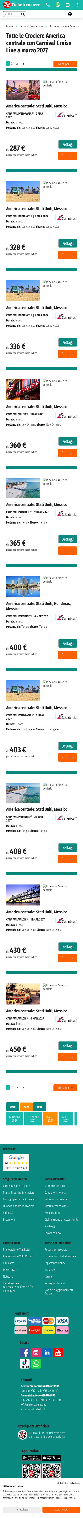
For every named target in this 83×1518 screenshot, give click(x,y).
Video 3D (8, 1213)
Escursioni (9, 1219)
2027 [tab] (26, 1107)
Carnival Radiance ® (19, 216)
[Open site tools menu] (77, 5)
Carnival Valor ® (17, 414)
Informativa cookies (56, 1206)
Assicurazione (52, 1213)
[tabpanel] (41, 1119)
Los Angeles (28, 127)
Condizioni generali (56, 1192)
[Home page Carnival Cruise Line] (67, 113)
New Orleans (28, 424)
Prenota (67, 155)
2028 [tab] (39, 1107)
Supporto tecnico (55, 1186)
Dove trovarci (10, 1270)
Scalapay (50, 1270)
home (9, 26)
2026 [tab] (13, 1107)
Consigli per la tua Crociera (19, 1199)
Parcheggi (50, 1226)
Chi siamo (8, 1263)
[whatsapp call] (58, 5)
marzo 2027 (50, 1118)
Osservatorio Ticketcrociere (60, 1256)
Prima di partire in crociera (18, 1192)
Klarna (48, 1276)
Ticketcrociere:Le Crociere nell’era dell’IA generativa (18, 1286)
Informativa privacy (56, 1199)
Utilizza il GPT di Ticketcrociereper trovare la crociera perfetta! (47, 1434)
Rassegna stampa (55, 1283)
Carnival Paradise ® (19, 512)
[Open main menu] (77, 14)
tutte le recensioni (16, 1168)
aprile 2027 (66, 1118)
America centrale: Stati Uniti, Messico (36, 106)
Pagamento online (55, 1263)
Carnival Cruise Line (31, 26)
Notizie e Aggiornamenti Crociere (59, 1292)
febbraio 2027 (33, 1118)
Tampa (25, 522)
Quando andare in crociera (18, 1206)
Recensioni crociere (56, 1249)
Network (8, 1276)
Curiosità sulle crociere (16, 1186)
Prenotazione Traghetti (16, 1249)
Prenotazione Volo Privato (18, 1256)
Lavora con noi (53, 1233)
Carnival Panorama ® (20, 113)
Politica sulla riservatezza (68, 1482)
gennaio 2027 (14, 1118)
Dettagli (68, 144)
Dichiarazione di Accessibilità (62, 1219)
